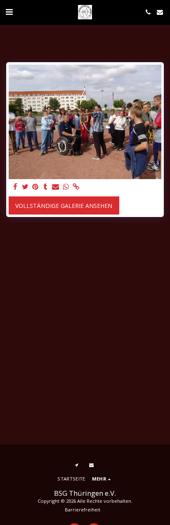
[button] (9, 11)
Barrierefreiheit (82, 509)
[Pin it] (35, 187)
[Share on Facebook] (15, 187)
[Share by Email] (55, 187)
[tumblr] (46, 187)
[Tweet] (25, 187)
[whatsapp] (66, 187)
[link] (76, 187)
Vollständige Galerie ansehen (63, 206)
